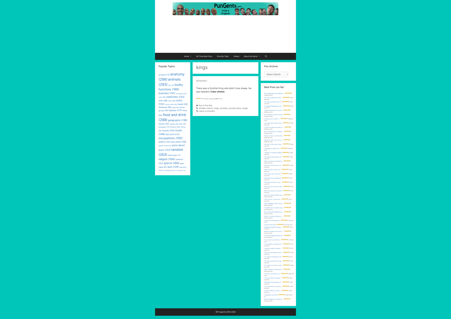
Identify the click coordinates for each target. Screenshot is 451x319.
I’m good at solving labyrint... (272, 220)
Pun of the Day (205, 105)
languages (164, 127)
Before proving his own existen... (273, 190)
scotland (223, 108)
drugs (175, 107)
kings (216, 108)
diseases (165, 107)
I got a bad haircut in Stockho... (273, 286)
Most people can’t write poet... (273, 174)
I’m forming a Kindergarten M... (273, 256)
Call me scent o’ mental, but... (272, 199)
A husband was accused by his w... (274, 207)
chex (163, 100)
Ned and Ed (172, 134)
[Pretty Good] (201, 98)
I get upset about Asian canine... (273, 123)
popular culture (165, 145)
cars (162, 97)
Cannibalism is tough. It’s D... (272, 148)
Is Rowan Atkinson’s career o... (272, 290)
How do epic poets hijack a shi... (273, 157)
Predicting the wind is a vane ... (273, 182)
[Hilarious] (202, 98)
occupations (171, 138)
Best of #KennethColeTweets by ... (274, 212)
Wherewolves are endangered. (273, 178)
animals (202, 108)
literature (175, 127)
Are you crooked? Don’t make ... (273, 97)
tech (173, 166)
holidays (174, 124)
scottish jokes (235, 108)
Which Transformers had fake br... (273, 161)
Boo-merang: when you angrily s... (274, 131)
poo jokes (178, 142)
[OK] (199, 98)
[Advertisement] (225, 35)
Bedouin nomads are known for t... (274, 231)
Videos (236, 56)
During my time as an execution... (273, 135)
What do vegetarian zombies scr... (273, 299)
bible (171, 85)
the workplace (168, 170)
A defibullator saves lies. (271, 295)
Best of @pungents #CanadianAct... (274, 93)
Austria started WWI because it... (273, 252)
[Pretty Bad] (198, 98)
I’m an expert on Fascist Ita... (272, 240)
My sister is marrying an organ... (273, 144)
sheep (245, 108)
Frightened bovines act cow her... (273, 110)
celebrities (175, 96)
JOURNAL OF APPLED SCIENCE (273, 152)
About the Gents (250, 56)
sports (171, 163)
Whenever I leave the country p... (273, 140)
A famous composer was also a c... (274, 127)
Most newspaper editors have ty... (274, 203)
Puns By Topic (223, 56)
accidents (164, 75)
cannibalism (181, 93)
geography (177, 120)
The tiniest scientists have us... (273, 102)
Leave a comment (207, 111)
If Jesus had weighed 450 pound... (274, 235)
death (183, 104)
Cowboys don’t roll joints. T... (272, 119)
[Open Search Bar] (265, 56)
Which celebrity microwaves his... (273, 269)
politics (165, 142)
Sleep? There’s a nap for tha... (272, 169)
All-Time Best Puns (204, 56)
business (167, 93)
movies (168, 130)
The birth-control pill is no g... (272, 273)
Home (186, 56)
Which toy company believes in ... (273, 216)
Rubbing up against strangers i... (273, 227)
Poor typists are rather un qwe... (273, 265)
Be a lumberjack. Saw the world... (273, 114)
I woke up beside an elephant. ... (273, 248)
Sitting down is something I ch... (273, 282)
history (210, 108)
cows (171, 101)
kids (182, 124)
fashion (175, 110)
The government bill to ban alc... (273, 261)
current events (171, 104)
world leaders (180, 170)
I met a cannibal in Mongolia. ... (273, 278)
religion (167, 159)
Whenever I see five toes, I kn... (273, 165)
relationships (174, 155)
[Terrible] (197, 98)
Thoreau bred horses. (270, 224)
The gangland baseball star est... (273, 106)
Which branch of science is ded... (273, 186)
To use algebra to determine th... (273, 244)
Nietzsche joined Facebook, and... (273, 195)
